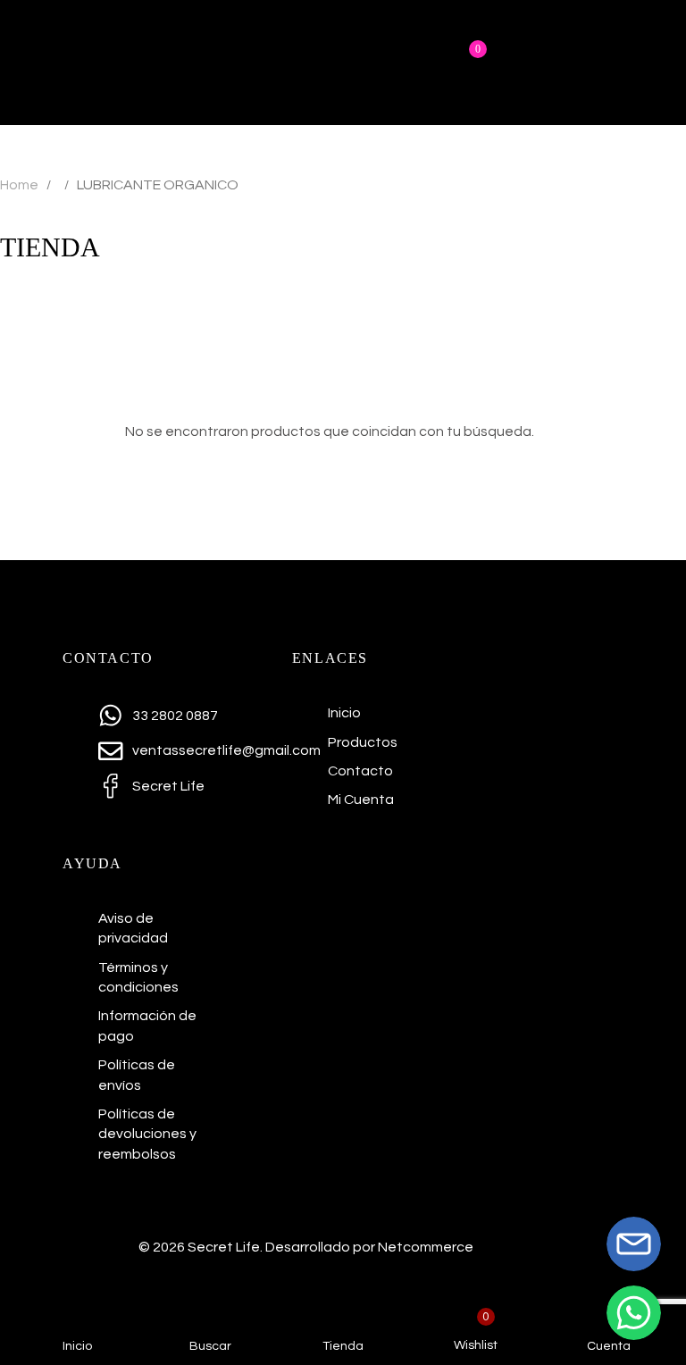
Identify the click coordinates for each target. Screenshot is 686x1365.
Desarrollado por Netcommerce (369, 1247)
